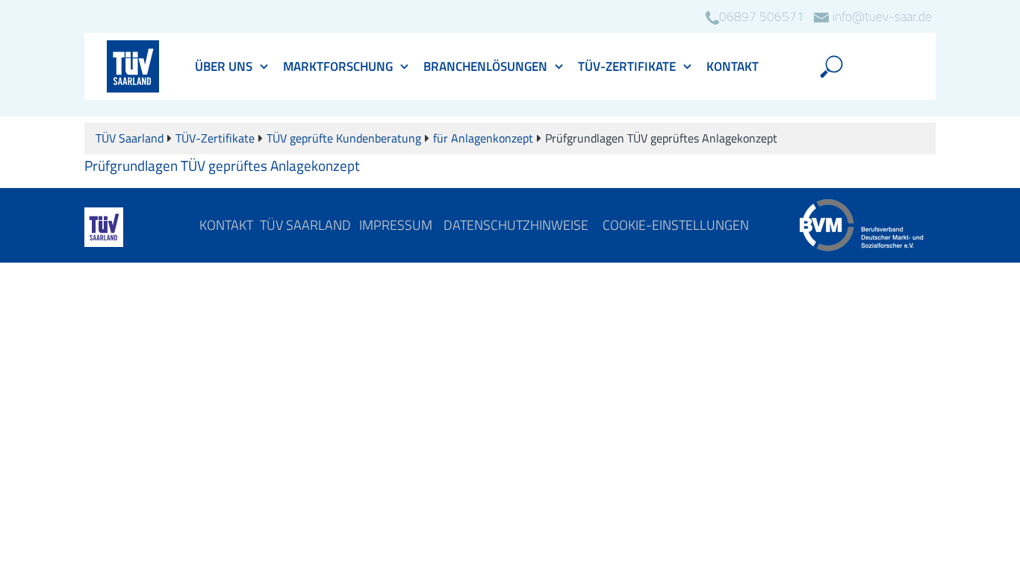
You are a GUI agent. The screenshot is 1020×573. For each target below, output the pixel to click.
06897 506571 (761, 16)
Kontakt (732, 66)
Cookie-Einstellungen (676, 225)
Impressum (395, 225)
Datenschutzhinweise (516, 225)
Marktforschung (338, 66)
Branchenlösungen (485, 66)
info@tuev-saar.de (882, 16)
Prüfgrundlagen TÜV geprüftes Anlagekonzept (222, 165)
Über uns (223, 66)
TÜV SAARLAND (305, 225)
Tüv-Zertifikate (627, 66)
